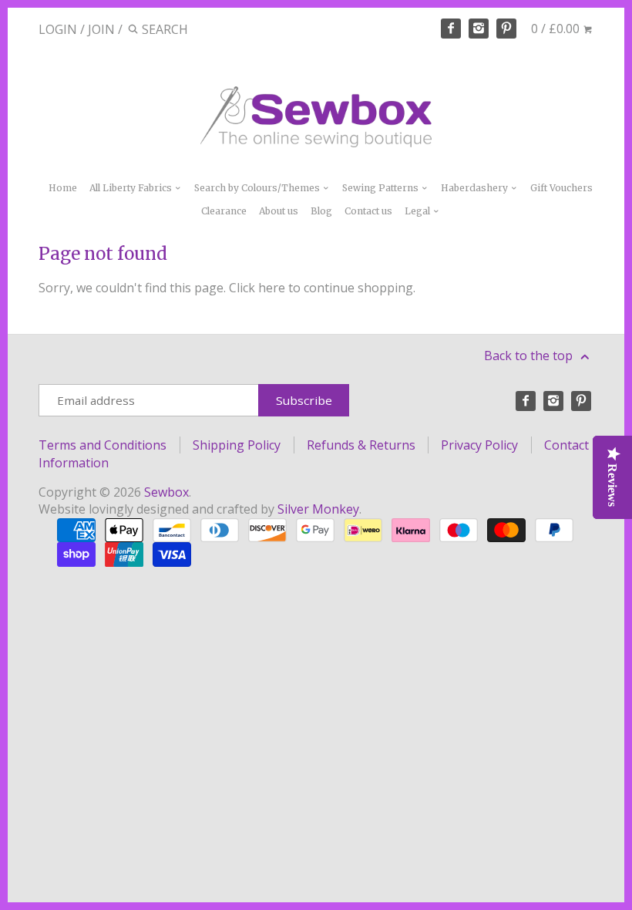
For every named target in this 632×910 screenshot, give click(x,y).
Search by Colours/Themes (258, 188)
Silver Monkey (318, 509)
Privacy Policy (479, 444)
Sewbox (166, 492)
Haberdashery (475, 188)
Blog (321, 211)
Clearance (224, 211)
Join (101, 29)
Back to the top (530, 355)
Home (63, 188)
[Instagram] (479, 29)
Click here (257, 287)
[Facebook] (451, 29)
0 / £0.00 (557, 28)
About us (278, 211)
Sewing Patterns (381, 188)
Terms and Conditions (102, 444)
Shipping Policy (237, 444)
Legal (418, 211)
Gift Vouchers (561, 188)
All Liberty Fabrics (131, 188)
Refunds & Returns (361, 444)
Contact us (368, 211)
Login (58, 29)
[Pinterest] (506, 29)
